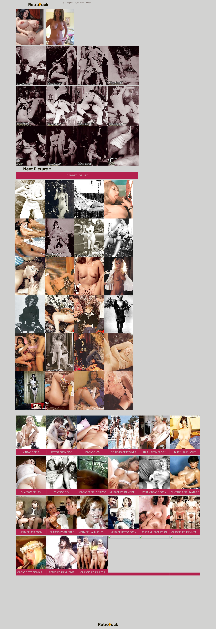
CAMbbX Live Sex (77, 175)
